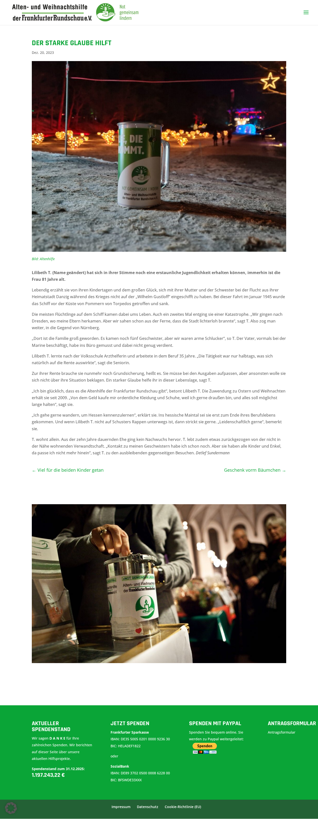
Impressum (121, 806)
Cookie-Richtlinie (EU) (183, 806)
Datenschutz (147, 806)
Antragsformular (282, 732)
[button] (11, 808)
